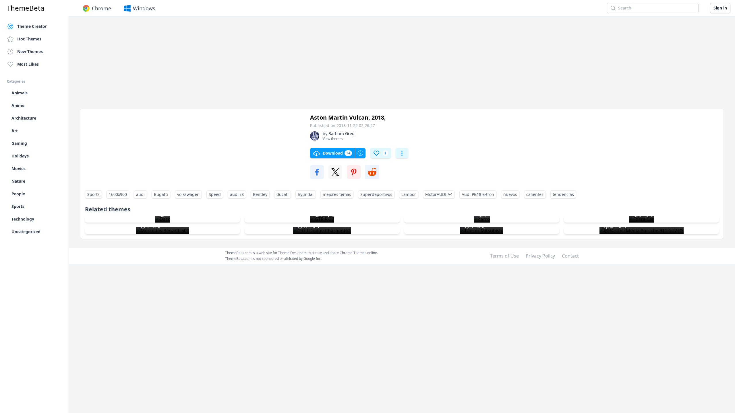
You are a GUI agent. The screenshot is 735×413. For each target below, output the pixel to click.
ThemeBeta (25, 8)
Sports (93, 194)
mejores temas (337, 194)
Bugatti (161, 194)
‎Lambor (408, 194)
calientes (534, 194)
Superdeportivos (376, 194)
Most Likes (28, 64)
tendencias (563, 194)
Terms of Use (504, 256)
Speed (215, 194)
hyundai (306, 194)
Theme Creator (32, 26)
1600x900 (118, 194)
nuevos (510, 194)
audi (140, 194)
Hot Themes (29, 39)
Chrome (101, 8)
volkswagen (188, 194)
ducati (282, 194)
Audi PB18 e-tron (478, 194)
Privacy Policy (540, 256)
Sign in (720, 8)
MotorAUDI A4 (438, 194)
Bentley (260, 194)
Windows (144, 8)
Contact (570, 256)
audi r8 (237, 194)
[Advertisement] (252, 65)
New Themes (30, 51)
